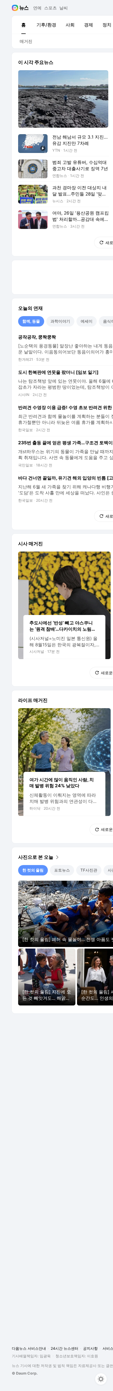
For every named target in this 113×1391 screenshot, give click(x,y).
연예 (37, 7)
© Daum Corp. (25, 1373)
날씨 (63, 7)
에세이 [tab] (87, 321)
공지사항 (90, 1348)
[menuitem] (23, 25)
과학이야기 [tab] (60, 321)
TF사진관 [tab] (88, 870)
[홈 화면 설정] (101, 1379)
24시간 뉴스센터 (64, 1348)
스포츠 (50, 7)
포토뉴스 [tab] (62, 870)
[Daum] (15, 8)
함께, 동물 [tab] (31, 321)
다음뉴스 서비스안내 (29, 1348)
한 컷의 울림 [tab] (33, 870)
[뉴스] (24, 8)
